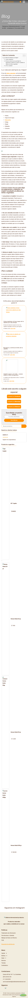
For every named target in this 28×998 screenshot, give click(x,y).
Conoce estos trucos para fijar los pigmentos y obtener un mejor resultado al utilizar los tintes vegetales (15, 62)
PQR (2, 940)
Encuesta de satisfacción (8, 944)
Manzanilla (8, 120)
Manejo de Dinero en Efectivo (9, 938)
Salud (2, 958)
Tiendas (3, 963)
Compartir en (14, 396)
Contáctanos (4, 965)
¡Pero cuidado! (9, 65)
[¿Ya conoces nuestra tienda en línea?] (2, 151)
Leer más (12, 328)
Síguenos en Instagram (14, 908)
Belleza (3, 955)
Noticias (3, 960)
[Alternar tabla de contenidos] (23, 55)
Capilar (3, 953)
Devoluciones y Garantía (7, 935)
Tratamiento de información (8, 933)
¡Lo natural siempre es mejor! (10, 57)
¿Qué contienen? (9, 59)
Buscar (24, 426)
